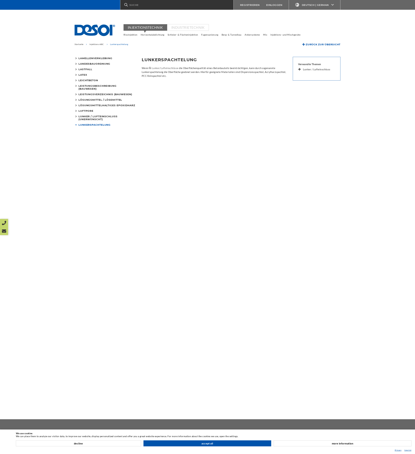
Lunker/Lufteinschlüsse (165, 68)
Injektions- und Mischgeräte (285, 34)
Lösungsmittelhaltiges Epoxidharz (106, 105)
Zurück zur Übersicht (323, 44)
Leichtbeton (88, 80)
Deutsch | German (315, 4)
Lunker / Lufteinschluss (316, 69)
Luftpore (85, 110)
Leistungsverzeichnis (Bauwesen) (105, 94)
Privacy (398, 450)
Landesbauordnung (94, 63)
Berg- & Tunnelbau (232, 34)
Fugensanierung (209, 34)
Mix (265, 34)
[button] (176, 5)
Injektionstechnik (145, 27)
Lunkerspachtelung (94, 124)
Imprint (407, 450)
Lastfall (85, 69)
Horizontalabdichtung (152, 34)
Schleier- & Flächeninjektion (183, 34)
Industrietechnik (188, 27)
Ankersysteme (252, 34)
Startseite (79, 44)
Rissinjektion (130, 34)
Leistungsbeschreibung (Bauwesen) (97, 87)
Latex (82, 74)
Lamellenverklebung (95, 58)
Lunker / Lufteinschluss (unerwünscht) (98, 118)
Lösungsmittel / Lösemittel (100, 99)
